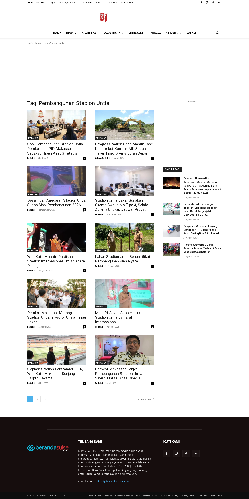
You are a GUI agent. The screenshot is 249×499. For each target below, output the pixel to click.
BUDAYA (156, 33)
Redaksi (31, 158)
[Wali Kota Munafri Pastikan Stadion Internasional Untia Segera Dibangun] (56, 237)
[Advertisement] (124, 72)
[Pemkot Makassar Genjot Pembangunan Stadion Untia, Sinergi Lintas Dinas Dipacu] (124, 350)
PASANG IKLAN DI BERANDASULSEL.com (114, 2)
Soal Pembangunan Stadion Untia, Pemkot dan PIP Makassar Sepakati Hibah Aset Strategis (55, 148)
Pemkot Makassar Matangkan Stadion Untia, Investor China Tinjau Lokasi (56, 317)
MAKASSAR (33, 138)
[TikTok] (213, 2)
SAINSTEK (172, 33)
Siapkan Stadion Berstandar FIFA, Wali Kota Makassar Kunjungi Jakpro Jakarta (55, 373)
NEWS (69, 33)
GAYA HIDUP (112, 33)
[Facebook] (201, 2)
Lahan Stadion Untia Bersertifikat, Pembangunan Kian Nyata (123, 258)
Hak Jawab (216, 495)
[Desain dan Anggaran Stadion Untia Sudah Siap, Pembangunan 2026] (56, 181)
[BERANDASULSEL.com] (124, 17)
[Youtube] (219, 2)
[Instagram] (207, 2)
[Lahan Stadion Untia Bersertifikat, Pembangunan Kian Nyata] (124, 237)
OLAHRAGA (89, 33)
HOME (57, 33)
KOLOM (191, 33)
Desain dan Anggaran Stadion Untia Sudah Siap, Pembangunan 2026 (56, 202)
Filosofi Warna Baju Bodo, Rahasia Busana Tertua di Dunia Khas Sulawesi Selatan (202, 248)
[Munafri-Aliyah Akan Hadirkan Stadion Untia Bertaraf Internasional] (124, 293)
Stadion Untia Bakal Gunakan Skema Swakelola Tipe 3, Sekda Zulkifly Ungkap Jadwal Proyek (121, 205)
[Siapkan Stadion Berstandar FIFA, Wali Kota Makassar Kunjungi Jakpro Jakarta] (56, 350)
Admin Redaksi (102, 158)
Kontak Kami (87, 2)
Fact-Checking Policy (146, 495)
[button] (217, 33)
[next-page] (45, 399)
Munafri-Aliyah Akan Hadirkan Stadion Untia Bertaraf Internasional (119, 317)
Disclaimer (202, 495)
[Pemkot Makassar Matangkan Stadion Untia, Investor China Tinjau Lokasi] (56, 293)
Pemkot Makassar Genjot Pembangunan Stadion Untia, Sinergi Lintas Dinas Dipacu (119, 373)
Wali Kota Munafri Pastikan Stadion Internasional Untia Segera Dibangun (56, 261)
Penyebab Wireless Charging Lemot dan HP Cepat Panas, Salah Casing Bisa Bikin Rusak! (201, 230)
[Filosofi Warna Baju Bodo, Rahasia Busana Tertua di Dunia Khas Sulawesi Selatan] (171, 249)
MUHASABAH (137, 33)
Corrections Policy (169, 495)
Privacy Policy (187, 495)
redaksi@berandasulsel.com (112, 481)
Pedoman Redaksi (124, 495)
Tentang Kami (94, 495)
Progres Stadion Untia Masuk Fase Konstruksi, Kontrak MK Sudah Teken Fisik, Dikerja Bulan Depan (124, 148)
